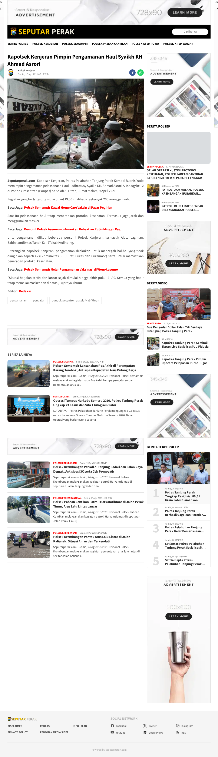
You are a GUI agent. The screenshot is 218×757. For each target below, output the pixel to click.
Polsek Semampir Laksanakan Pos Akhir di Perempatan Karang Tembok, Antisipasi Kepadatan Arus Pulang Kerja (94, 368)
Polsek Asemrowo (145, 44)
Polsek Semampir (75, 44)
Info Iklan (80, 726)
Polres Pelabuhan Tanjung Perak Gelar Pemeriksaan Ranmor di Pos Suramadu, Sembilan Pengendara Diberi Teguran (185, 529)
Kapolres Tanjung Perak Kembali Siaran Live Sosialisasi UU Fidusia (185, 345)
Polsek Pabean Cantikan (110, 44)
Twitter (152, 726)
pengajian (39, 300)
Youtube (120, 733)
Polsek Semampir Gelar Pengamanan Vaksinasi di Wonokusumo (71, 269)
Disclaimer (14, 726)
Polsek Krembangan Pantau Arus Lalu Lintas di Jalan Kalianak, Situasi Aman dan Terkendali (91, 539)
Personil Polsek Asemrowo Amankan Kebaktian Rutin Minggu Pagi (72, 229)
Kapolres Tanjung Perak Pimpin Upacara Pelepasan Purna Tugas (184, 361)
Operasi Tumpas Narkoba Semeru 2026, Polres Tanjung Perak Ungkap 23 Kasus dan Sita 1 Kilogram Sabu (98, 402)
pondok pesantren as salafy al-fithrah (75, 300)
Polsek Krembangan (178, 44)
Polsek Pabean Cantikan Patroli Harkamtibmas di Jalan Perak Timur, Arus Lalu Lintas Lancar (98, 504)
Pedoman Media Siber (54, 732)
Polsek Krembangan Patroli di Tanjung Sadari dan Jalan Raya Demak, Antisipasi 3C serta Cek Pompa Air (98, 469)
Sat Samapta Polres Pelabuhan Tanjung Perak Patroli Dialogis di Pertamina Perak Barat (185, 562)
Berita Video (154, 323)
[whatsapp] (140, 72)
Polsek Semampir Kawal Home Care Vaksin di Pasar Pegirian (68, 207)
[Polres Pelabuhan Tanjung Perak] (41, 32)
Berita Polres (17, 44)
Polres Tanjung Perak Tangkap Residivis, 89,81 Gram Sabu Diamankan (182, 496)
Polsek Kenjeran (45, 44)
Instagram (187, 726)
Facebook (121, 726)
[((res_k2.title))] (179, 304)
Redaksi (25, 291)
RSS (183, 733)
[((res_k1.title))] (179, 148)
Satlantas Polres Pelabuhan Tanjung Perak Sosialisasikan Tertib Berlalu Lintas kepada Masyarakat (185, 546)
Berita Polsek (155, 166)
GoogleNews (155, 733)
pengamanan (18, 300)
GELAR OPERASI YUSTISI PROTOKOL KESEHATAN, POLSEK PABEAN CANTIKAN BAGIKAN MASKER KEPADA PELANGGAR (175, 174)
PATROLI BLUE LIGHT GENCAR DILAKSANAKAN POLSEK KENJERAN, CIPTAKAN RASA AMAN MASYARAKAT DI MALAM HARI (186, 208)
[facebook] (132, 72)
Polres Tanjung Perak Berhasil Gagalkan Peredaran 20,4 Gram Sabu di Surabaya (186, 513)
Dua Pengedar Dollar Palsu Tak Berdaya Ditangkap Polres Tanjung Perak (174, 329)
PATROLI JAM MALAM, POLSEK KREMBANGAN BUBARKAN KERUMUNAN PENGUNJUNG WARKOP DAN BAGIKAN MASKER (184, 192)
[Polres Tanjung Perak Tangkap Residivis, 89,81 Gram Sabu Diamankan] (179, 468)
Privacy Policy (17, 732)
